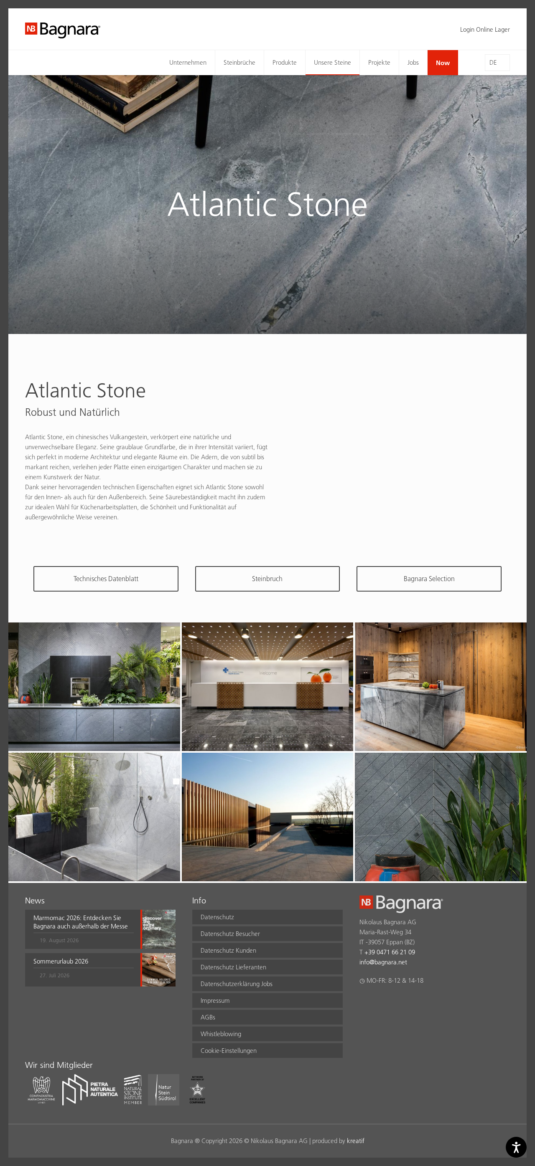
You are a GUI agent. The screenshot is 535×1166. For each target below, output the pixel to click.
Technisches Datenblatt (106, 578)
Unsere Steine (332, 62)
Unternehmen (187, 62)
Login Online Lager (485, 29)
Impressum (215, 1000)
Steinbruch (267, 578)
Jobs (413, 62)
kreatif (355, 1141)
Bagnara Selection (429, 578)
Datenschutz (217, 917)
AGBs (208, 1017)
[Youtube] (413, 1002)
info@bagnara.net (383, 962)
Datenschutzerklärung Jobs (237, 984)
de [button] (493, 62)
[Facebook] (364, 1002)
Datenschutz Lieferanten (233, 967)
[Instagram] (380, 1002)
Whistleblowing (221, 1034)
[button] (83, 929)
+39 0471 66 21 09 (389, 952)
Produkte (285, 62)
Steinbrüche (239, 62)
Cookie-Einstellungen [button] (229, 1051)
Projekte (379, 62)
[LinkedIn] (397, 1002)
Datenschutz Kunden (228, 950)
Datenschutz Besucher (230, 934)
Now (443, 62)
